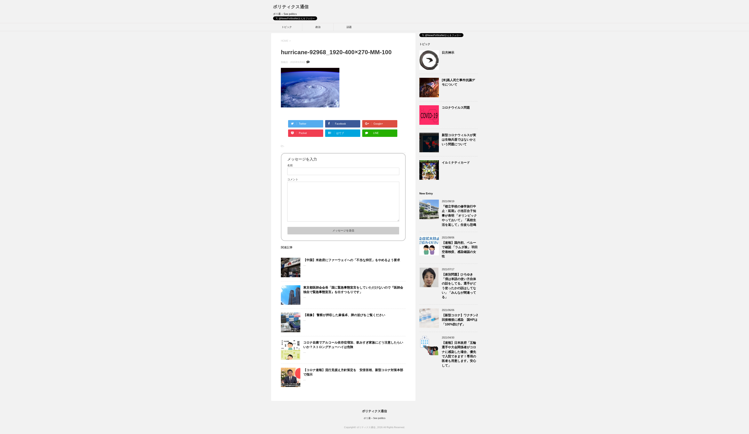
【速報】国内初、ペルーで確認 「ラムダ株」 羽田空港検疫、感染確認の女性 (460, 249)
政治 (317, 27)
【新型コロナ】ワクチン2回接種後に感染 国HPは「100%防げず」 (460, 320)
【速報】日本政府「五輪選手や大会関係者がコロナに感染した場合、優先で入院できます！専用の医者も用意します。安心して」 (459, 354)
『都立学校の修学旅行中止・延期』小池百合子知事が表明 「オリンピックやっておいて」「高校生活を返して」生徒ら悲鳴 (459, 215)
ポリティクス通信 (291, 6)
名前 (290, 165)
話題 (349, 27)
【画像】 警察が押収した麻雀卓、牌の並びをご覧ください (344, 315)
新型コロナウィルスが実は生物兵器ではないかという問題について (459, 139)
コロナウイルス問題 (456, 107)
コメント (292, 179)
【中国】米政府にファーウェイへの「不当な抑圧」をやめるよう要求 (351, 260)
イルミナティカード (456, 162)
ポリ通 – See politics (374, 418)
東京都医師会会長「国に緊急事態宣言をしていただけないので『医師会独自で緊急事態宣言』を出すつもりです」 (353, 290)
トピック (287, 27)
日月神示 (448, 52)
